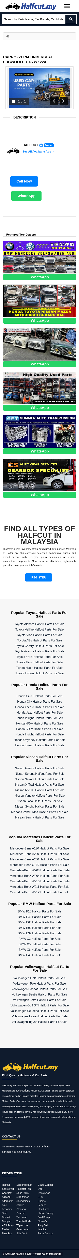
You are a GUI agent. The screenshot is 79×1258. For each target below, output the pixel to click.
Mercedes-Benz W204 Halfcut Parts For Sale (39, 875)
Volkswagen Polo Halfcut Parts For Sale (39, 983)
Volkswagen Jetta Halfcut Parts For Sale (39, 1000)
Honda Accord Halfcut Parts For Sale (39, 707)
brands (69, 1101)
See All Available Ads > (37, 151)
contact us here (40, 1146)
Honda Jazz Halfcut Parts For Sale (40, 712)
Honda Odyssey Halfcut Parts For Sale (39, 740)
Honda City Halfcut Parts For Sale (39, 701)
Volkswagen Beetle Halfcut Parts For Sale (39, 994)
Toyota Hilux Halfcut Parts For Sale (39, 662)
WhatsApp (26, 196)
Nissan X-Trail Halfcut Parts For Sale (39, 784)
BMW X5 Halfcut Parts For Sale (40, 944)
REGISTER (38, 577)
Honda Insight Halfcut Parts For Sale (39, 718)
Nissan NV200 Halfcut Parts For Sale (39, 790)
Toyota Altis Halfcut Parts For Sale (39, 640)
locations (24, 1090)
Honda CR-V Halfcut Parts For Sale (39, 729)
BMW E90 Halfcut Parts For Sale (39, 927)
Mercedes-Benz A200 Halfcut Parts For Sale (39, 854)
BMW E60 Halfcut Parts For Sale (39, 922)
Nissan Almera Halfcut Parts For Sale (39, 768)
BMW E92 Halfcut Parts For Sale (39, 933)
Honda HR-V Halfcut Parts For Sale (39, 723)
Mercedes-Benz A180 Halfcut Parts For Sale (39, 848)
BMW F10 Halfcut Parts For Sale (39, 911)
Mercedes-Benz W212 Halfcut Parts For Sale (39, 892)
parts (27, 1116)
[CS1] (39, 474)
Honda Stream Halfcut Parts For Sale (39, 745)
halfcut (30, 145)
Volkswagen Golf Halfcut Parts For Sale (39, 978)
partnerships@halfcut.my (16, 1151)
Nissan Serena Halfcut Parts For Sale (39, 773)
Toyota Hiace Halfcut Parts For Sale (39, 667)
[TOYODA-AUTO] (39, 387)
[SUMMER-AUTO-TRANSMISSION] (39, 431)
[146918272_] (39, 344)
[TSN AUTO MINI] (39, 300)
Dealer (49, 145)
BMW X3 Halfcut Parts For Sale (40, 938)
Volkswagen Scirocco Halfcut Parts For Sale (39, 1011)
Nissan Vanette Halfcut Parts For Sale (40, 795)
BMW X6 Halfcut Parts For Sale (40, 949)
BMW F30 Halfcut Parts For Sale (39, 917)
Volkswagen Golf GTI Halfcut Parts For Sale (40, 1005)
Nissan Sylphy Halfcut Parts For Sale (39, 806)
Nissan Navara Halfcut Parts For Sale (39, 779)
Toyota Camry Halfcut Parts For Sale (39, 646)
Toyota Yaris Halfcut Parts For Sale (39, 656)
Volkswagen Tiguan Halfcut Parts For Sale (39, 1021)
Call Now (24, 181)
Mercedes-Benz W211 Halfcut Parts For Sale (39, 886)
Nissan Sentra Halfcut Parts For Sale (39, 817)
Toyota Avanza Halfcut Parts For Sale (39, 651)
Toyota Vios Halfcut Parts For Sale (39, 635)
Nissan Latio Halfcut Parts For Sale (39, 801)
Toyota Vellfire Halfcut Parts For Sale (39, 629)
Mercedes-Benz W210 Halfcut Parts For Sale (39, 881)
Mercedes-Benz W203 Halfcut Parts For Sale (39, 870)
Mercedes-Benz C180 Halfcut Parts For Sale (39, 864)
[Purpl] (39, 257)
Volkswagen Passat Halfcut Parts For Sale (40, 989)
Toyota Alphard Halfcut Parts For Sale (39, 624)
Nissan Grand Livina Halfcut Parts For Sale (39, 812)
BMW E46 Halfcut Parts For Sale (39, 955)
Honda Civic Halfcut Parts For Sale (39, 696)
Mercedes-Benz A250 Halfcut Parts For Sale (39, 859)
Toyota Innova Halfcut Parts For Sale (39, 673)
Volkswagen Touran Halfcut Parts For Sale (39, 1016)
